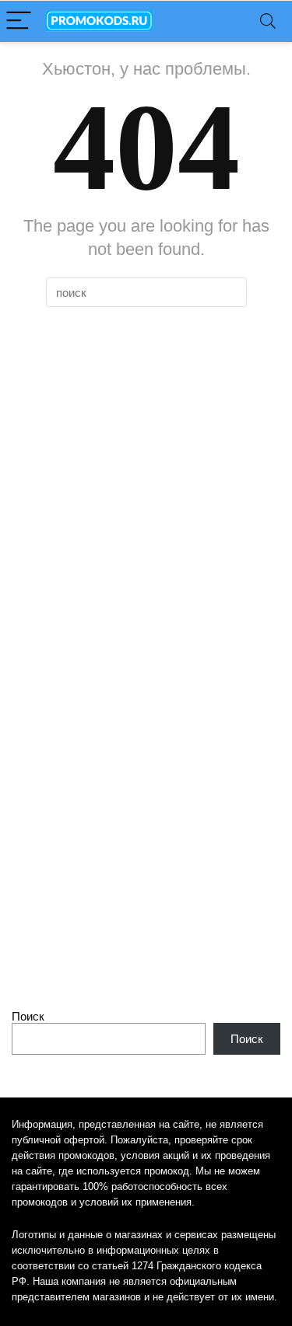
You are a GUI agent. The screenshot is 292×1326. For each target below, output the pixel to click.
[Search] (268, 21)
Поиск (28, 1016)
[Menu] (18, 21)
